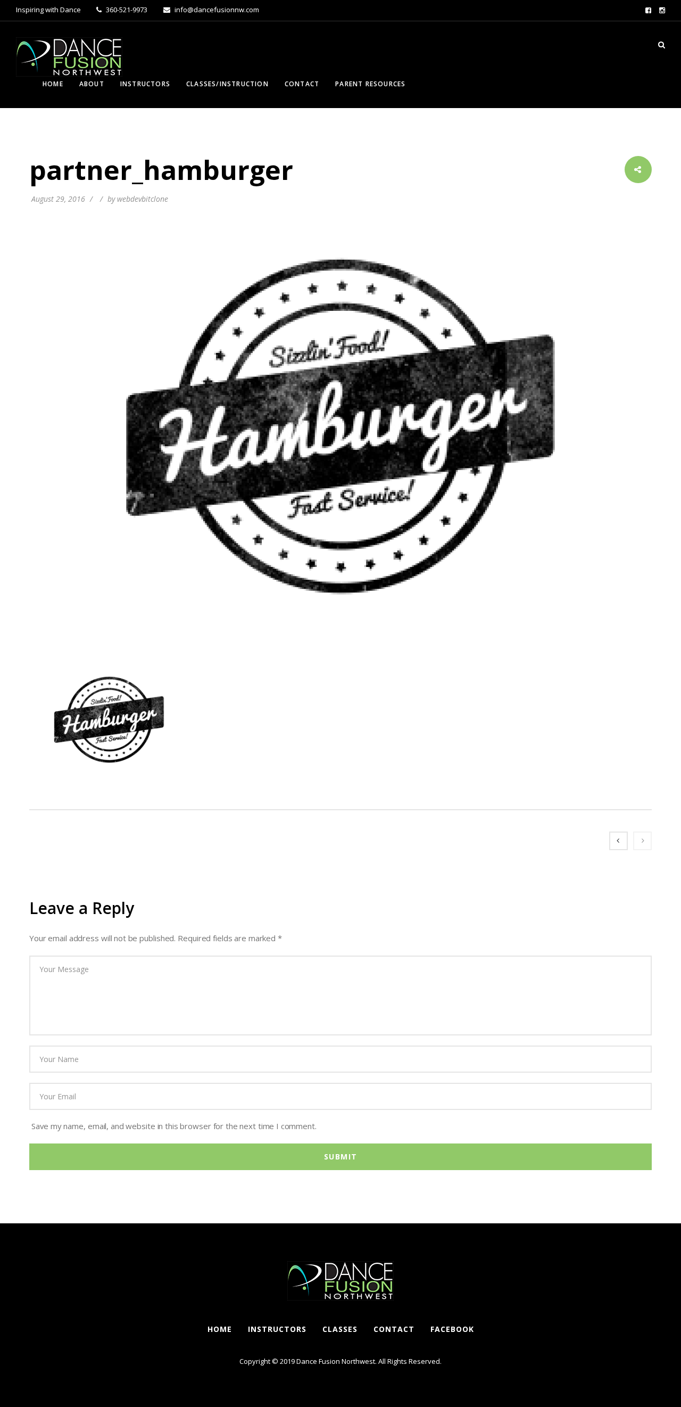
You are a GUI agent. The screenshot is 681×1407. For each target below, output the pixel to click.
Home (53, 83)
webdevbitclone (142, 199)
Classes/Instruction (227, 83)
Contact (302, 83)
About (91, 83)
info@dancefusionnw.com (216, 9)
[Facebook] (648, 10)
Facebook (452, 1329)
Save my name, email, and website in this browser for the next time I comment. (174, 1126)
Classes (340, 1329)
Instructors (145, 83)
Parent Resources (370, 83)
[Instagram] (662, 10)
